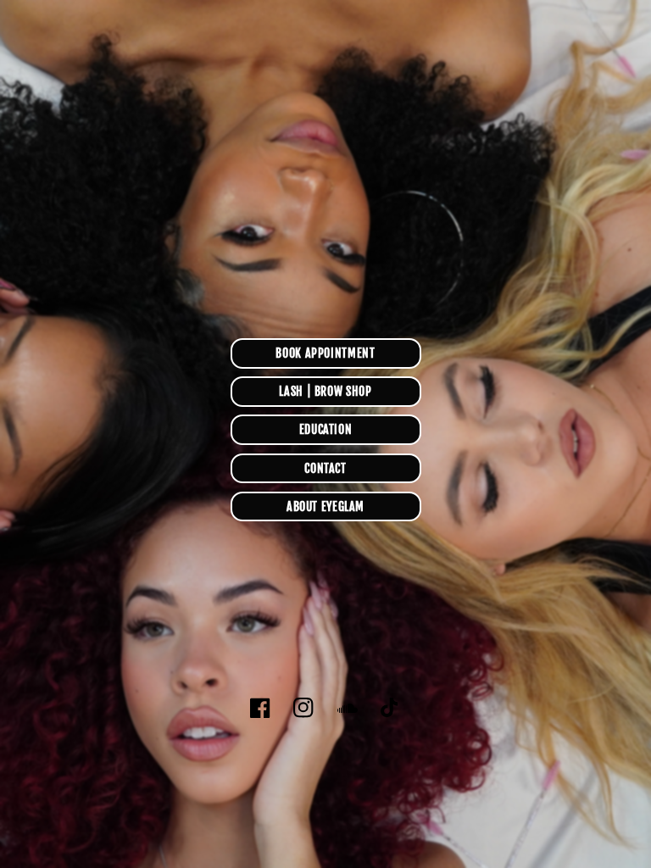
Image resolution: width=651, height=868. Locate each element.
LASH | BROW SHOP (325, 391)
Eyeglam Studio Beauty (347, 754)
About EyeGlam (325, 506)
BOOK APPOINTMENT (325, 353)
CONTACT (325, 468)
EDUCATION (326, 429)
